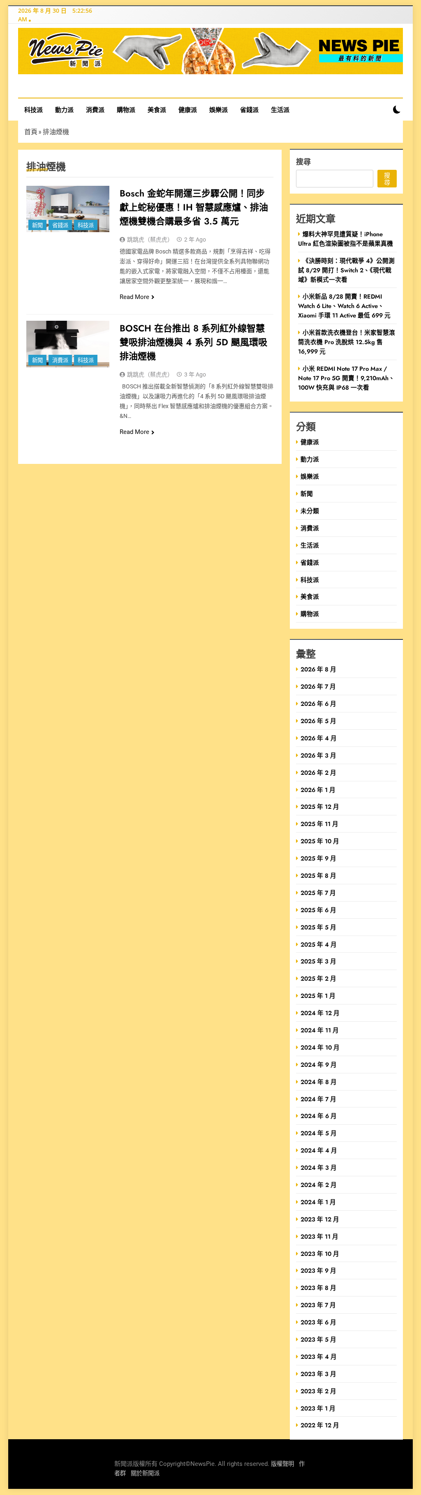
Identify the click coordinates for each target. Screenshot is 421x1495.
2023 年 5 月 (318, 1339)
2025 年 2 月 (318, 978)
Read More (134, 297)
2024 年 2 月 (319, 1184)
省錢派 (249, 109)
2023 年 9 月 (318, 1270)
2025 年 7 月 (318, 892)
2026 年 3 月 (318, 755)
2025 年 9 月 (318, 858)
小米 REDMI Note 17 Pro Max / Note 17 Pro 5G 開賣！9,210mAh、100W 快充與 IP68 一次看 (346, 378)
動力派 (64, 109)
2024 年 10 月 (320, 1047)
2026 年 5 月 (318, 721)
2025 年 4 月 (319, 944)
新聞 (37, 225)
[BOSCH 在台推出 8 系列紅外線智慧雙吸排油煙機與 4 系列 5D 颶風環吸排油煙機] (67, 344)
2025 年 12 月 (320, 806)
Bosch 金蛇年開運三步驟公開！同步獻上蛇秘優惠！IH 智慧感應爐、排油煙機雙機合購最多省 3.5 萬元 (194, 207)
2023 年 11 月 (319, 1236)
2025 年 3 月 (318, 961)
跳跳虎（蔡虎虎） (150, 239)
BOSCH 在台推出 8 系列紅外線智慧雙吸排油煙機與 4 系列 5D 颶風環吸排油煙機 (193, 342)
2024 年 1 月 (318, 1202)
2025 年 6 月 (318, 910)
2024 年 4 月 (319, 1150)
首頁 (30, 132)
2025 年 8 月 (318, 875)
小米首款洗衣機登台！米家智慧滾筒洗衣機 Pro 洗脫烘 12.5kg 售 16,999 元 (346, 342)
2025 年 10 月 (320, 841)
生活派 (280, 109)
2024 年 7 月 (318, 1099)
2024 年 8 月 (319, 1081)
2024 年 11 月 (320, 1030)
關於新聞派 (145, 1473)
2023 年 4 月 (319, 1356)
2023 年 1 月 (318, 1408)
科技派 (33, 109)
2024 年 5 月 (319, 1133)
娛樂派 (218, 109)
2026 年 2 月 (318, 772)
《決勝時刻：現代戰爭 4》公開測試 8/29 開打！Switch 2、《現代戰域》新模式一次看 (346, 270)
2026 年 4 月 (319, 738)
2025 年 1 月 (318, 995)
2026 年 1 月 (318, 789)
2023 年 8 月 (318, 1287)
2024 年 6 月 (319, 1116)
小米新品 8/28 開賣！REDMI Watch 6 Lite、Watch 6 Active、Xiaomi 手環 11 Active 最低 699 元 (344, 306)
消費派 (95, 109)
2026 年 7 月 (318, 686)
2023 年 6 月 (318, 1322)
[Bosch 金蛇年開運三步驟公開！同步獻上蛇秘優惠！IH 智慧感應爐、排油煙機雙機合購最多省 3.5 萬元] (67, 209)
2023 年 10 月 (320, 1253)
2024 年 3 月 (319, 1167)
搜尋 (303, 161)
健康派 (187, 109)
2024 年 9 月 (319, 1064)
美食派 (157, 109)
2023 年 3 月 (318, 1373)
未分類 (310, 511)
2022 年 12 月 (320, 1425)
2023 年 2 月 (318, 1391)
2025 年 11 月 (319, 823)
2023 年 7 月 (318, 1305)
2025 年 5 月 (318, 927)
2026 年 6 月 (318, 703)
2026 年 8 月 (318, 669)
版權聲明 (282, 1464)
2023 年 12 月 (320, 1219)
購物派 (126, 109)
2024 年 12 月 (320, 1013)
